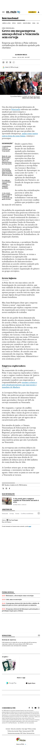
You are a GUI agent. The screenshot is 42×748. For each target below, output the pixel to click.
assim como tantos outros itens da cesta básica (20, 134)
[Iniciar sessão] (38, 12)
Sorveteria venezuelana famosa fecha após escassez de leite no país (7, 172)
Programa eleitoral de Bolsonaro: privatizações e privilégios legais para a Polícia (21, 610)
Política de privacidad (13, 731)
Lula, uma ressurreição (14, 599)
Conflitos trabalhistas (27, 513)
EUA (38, 23)
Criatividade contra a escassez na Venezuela (6, 149)
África (14, 23)
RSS (21, 733)
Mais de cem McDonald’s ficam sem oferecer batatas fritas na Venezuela (7, 160)
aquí (30, 526)
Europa (19, 23)
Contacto (8, 728)
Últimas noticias (8, 592)
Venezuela (15, 109)
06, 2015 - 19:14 (23, 57)
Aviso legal (24, 728)
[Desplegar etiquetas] (38, 513)
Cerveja (11, 513)
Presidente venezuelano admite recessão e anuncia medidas (6, 184)
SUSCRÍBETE (32, 12)
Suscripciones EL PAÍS (28, 731)
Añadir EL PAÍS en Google (11, 67)
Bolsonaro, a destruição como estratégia (20, 596)
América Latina (6, 23)
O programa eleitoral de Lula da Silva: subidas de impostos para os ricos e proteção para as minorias (20, 604)
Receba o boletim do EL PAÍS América (16, 485)
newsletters (6, 635)
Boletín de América (9, 640)
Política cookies (32, 728)
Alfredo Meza (21, 55)
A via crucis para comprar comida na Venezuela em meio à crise (7, 196)
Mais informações (6, 522)
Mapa (20, 731)
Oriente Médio (27, 23)
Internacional (10, 18)
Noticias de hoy (30, 733)
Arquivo (5, 657)
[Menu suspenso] (3, 12)
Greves (17, 513)
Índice (24, 733)
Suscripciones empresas (14, 733)
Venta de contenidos (16, 728)
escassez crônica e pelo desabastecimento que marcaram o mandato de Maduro (19, 384)
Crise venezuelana (8, 28)
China (33, 23)
